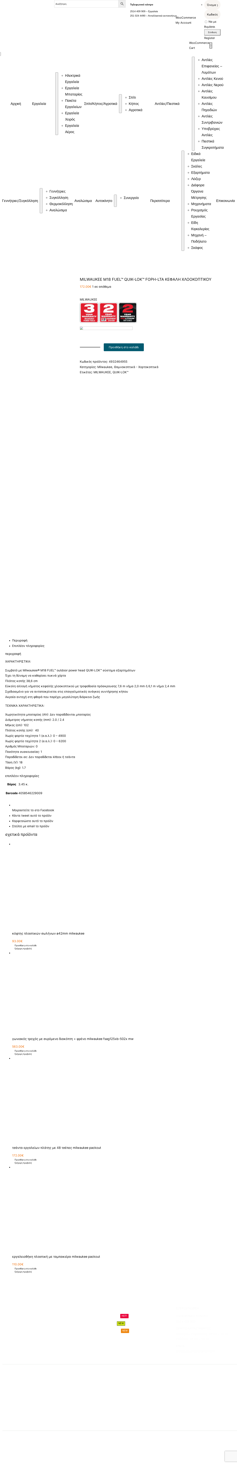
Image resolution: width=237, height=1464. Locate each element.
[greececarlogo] (143, 1437)
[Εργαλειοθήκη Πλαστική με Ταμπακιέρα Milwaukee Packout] (122, 1207)
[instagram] (183, 1358)
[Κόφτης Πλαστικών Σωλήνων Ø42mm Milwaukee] (122, 884)
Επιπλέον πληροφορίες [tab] (28, 646)
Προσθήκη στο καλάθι (124, 347)
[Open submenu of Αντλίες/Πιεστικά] (193, 104)
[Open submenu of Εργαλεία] (56, 103)
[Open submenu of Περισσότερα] (182, 201)
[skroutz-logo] (84, 1436)
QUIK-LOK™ (120, 372)
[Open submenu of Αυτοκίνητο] (115, 201)
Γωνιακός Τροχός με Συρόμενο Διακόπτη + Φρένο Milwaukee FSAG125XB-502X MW (73, 1039)
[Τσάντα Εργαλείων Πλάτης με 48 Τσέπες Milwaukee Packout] (122, 1099)
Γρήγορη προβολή (23, 948)
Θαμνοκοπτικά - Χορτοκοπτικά (136, 367)
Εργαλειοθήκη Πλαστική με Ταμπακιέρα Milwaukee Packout (56, 1256)
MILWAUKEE (102, 372)
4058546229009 (30, 793)
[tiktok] (190, 1358)
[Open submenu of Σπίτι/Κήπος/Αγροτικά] (120, 103)
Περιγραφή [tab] (19, 640)
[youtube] (196, 1358)
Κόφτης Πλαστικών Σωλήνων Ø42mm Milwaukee (48, 933)
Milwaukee (104, 367)
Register (209, 38)
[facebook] (177, 1358)
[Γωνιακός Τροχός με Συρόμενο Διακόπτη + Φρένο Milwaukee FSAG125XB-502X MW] (122, 992)
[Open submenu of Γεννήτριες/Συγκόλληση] (41, 200)
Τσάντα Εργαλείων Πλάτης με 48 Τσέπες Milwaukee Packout (56, 1148)
